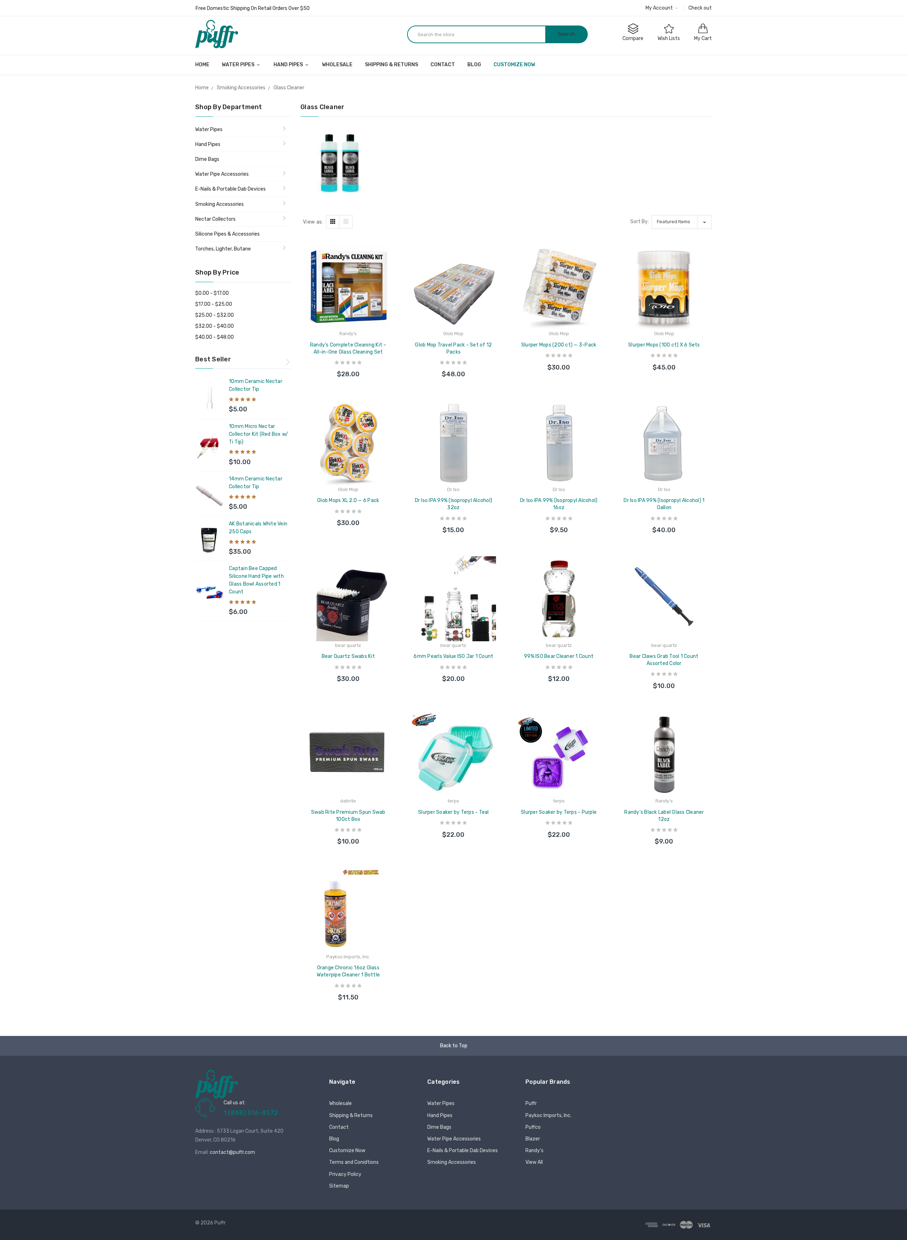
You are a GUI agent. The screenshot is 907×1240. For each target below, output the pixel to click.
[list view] (346, 222)
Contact (442, 65)
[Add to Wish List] (390, 269)
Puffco (533, 1127)
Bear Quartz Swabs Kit (348, 656)
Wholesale (337, 65)
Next (288, 362)
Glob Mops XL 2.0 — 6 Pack (348, 500)
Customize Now (514, 65)
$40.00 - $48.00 (214, 337)
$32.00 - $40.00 (214, 326)
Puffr (531, 1103)
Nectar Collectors (215, 219)
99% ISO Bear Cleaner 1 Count (558, 656)
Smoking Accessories (219, 204)
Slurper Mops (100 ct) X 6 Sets (664, 345)
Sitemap (339, 1186)
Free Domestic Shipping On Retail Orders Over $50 (253, 8)
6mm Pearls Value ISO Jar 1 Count (453, 656)
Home (202, 65)
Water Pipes (238, 65)
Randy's (534, 1151)
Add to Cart (348, 368)
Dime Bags (207, 159)
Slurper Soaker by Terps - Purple (559, 812)
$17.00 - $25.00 (213, 304)
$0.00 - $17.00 (212, 293)
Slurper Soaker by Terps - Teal (453, 812)
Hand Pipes (289, 65)
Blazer (532, 1139)
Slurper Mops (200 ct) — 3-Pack (559, 345)
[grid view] (332, 222)
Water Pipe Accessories (222, 174)
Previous (277, 362)
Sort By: (639, 222)
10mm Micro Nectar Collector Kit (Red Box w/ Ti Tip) (258, 434)
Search (566, 34)
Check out (700, 8)
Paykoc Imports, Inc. (548, 1115)
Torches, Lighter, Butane (223, 249)
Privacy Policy (345, 1174)
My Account (660, 8)
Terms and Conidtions (354, 1162)
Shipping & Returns (391, 65)
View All (534, 1162)
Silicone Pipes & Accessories (227, 234)
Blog (474, 65)
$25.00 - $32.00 (214, 315)
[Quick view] (390, 284)
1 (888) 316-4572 (251, 1113)
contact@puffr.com (232, 1152)
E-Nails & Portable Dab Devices (230, 189)
